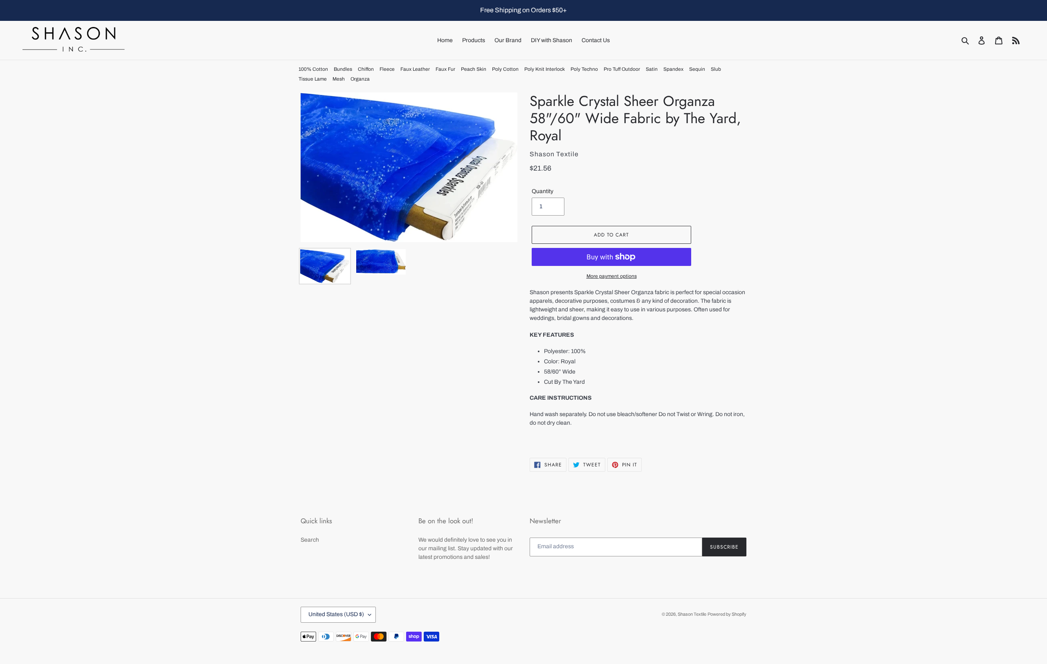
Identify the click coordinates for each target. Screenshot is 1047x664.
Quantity (542, 191)
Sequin (697, 69)
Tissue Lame (313, 79)
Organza (360, 79)
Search (310, 540)
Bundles (343, 69)
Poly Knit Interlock (544, 69)
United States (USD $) (336, 614)
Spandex (673, 69)
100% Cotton (313, 69)
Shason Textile (692, 614)
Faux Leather (415, 69)
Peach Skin (473, 69)
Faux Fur (445, 69)
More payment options (611, 276)
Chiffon (366, 69)
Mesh (339, 79)
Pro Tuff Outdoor (622, 69)
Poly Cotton (505, 69)
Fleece (387, 69)
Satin (652, 69)
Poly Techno (584, 69)
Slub (716, 69)
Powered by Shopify (727, 614)
